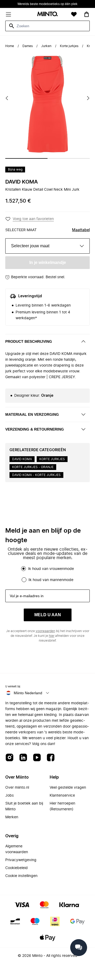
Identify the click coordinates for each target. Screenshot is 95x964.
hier (51, 635)
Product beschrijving (28, 341)
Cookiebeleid (16, 868)
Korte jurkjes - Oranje (33, 467)
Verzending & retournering (34, 429)
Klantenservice (62, 795)
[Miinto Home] (47, 14)
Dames (27, 46)
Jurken (46, 46)
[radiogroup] (47, 574)
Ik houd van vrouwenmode (51, 569)
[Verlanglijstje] (74, 14)
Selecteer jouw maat (30, 246)
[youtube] (37, 757)
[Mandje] (86, 14)
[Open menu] (8, 14)
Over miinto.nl (17, 787)
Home (9, 46)
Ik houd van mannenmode (50, 580)
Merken (11, 817)
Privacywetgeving (20, 860)
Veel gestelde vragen (68, 787)
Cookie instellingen (21, 876)
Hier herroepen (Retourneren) (62, 806)
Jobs (9, 795)
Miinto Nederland (28, 693)
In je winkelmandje (47, 262)
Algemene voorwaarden (16, 849)
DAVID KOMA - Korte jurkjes (36, 475)
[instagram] (9, 757)
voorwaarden (45, 631)
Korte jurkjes (69, 46)
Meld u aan (47, 615)
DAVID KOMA (21, 182)
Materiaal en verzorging (32, 414)
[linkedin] (23, 757)
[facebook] (50, 757)
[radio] (23, 568)
